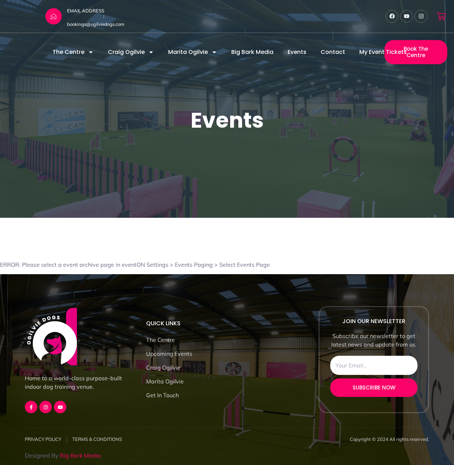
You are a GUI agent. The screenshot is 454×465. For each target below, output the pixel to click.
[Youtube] (406, 16)
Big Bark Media (252, 52)
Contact (333, 52)
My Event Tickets (383, 52)
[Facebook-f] (31, 407)
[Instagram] (421, 16)
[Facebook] (392, 16)
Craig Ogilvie (126, 52)
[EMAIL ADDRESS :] (53, 16)
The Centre (68, 52)
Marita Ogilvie (188, 52)
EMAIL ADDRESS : (85, 13)
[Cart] (441, 16)
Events (297, 52)
